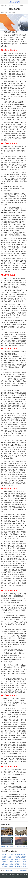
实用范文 (14, 5)
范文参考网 (12, 874)
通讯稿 (21, 5)
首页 (8, 5)
